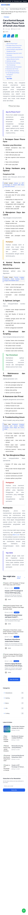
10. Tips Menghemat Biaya (12, 72)
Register (25, 1)
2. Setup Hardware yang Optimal (14, 49)
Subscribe (14, 790)
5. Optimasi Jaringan (11, 61)
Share (4, 36)
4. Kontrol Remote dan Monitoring (14, 57)
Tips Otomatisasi (11, 65)
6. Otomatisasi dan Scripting (13, 63)
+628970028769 (7, 1)
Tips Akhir (9, 78)
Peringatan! (10, 74)
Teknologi (6, 17)
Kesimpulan (8, 76)
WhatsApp (16, 1)
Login (20, 1)
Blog (7, 9)
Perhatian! (9, 55)
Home (2, 9)
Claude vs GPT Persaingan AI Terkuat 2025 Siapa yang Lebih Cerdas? (14, 184)
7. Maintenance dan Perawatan (14, 67)
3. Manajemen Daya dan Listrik (14, 53)
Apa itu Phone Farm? (12, 43)
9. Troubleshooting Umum (12, 70)
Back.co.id (16, 534)
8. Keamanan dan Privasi (12, 68)
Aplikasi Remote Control (13, 59)
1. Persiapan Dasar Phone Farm (14, 45)
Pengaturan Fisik (11, 51)
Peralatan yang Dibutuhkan (14, 47)
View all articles (19, 577)
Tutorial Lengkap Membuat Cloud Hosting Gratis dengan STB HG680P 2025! (14, 279)
